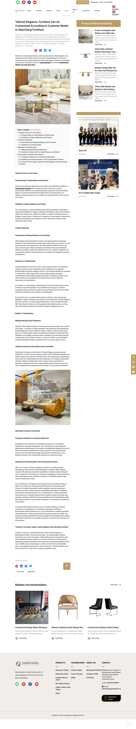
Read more (29, 46)
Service (49, 11)
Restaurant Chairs (62, 674)
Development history (93, 670)
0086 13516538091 (106, 2)
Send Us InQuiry (82, 2)
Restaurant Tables (62, 670)
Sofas (58, 693)
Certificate (90, 678)
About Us (75, 11)
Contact (97, 11)
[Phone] (133, 357)
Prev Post (20, 572)
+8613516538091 (113, 683)
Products (39, 11)
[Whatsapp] (133, 362)
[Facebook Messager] (133, 371)
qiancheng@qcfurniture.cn (111, 689)
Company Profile (92, 674)
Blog (66, 11)
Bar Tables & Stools (62, 684)
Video (58, 11)
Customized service (112, 698)
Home (29, 11)
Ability (73, 678)
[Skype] (133, 366)
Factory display (76, 670)
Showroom (86, 11)
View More (114, 585)
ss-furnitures (35, 130)
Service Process (77, 674)
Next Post (31, 572)
